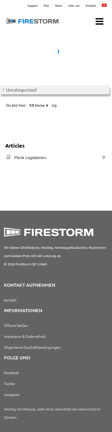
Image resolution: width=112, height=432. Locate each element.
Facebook (11, 372)
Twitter (9, 383)
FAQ (46, 5)
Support (33, 5)
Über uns (74, 5)
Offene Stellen (16, 325)
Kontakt (91, 5)
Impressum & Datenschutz (25, 336)
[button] (54, 89)
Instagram (12, 394)
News (58, 5)
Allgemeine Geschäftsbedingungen (32, 347)
